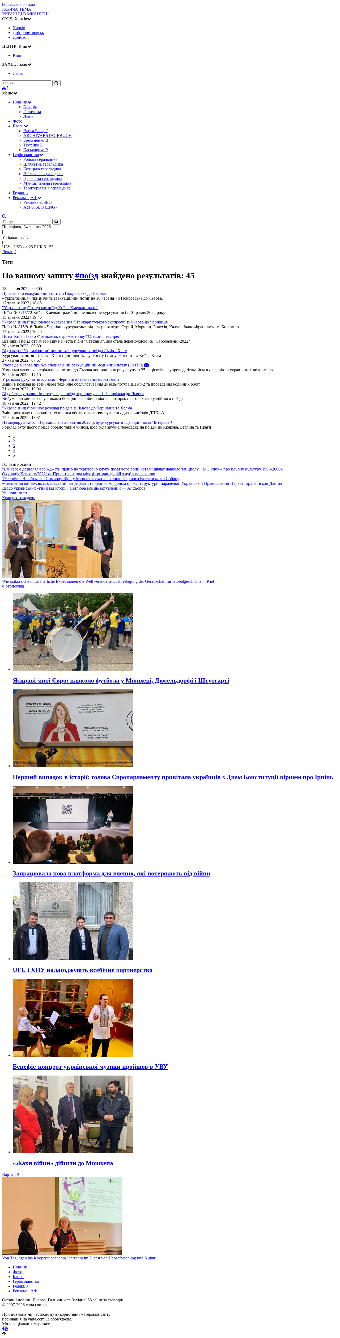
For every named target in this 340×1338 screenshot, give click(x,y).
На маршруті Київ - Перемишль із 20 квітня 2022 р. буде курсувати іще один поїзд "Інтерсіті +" (88, 422)
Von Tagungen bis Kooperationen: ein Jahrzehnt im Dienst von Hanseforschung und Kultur (78, 1258)
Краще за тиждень (18, 497)
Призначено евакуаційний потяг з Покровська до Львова (54, 293)
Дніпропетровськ (28, 32)
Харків (19, 27)
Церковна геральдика (42, 178)
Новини (20, 102)
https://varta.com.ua (18, 4)
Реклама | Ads (25, 197)
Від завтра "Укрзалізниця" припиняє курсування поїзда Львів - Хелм (64, 350)
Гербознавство (26, 154)
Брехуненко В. (36, 140)
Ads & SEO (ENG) (40, 207)
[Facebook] (7, 88)
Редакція (20, 193)
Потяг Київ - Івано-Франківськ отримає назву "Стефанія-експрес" (62, 336)
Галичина (32, 111)
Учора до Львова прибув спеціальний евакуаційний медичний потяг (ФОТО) (73, 365)
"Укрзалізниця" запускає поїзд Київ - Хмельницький (50, 307)
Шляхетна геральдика (43, 164)
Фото (17, 121)
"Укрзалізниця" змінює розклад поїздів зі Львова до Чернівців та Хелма (67, 408)
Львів (28, 116)
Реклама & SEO (37, 202)
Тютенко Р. (33, 145)
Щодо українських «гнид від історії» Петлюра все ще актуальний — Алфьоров (74, 488)
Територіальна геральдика (47, 188)
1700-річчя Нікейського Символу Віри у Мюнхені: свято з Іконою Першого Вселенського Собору (90, 478)
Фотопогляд (13, 586)
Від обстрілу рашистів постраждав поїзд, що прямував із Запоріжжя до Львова (73, 393)
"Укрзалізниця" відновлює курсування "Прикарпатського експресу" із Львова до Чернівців (85, 322)
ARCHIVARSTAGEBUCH (47, 135)
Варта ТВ (10, 1174)
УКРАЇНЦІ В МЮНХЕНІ (25, 11)
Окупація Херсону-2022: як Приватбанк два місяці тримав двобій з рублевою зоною (78, 474)
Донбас (19, 37)
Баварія (30, 107)
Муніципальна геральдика (47, 183)
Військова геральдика (43, 173)
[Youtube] (4, 88)
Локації (9, 251)
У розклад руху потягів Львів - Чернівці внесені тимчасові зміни (60, 379)
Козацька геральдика (42, 169)
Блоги (18, 126)
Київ (17, 55)
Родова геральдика (40, 159)
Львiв (18, 73)
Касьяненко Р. (35, 150)
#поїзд (86, 275)
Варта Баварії (35, 130)
